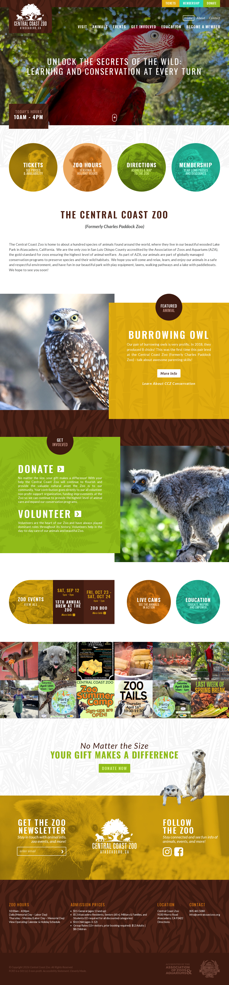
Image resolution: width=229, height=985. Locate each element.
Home (188, 18)
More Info (168, 373)
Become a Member (203, 26)
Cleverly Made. (78, 970)
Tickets (170, 3)
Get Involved (143, 26)
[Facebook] (178, 851)
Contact (214, 18)
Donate (211, 3)
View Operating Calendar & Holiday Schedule (34, 921)
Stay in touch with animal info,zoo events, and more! (42, 839)
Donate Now (114, 768)
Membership (191, 3)
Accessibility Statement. (56, 970)
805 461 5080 (197, 911)
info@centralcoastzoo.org (204, 914)
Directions (163, 921)
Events (119, 26)
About (201, 18)
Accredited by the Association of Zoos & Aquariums (179, 969)
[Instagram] (167, 851)
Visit (82, 26)
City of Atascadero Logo (209, 969)
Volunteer (45, 513)
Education (171, 26)
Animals (100, 26)
